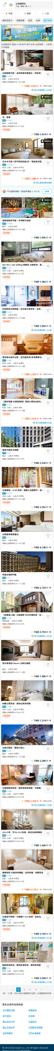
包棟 (38, 20)
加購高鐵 (20, 20)
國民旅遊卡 (7, 20)
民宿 (30, 20)
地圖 (10, 13)
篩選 (29, 13)
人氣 (47, 13)
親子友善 (48, 20)
